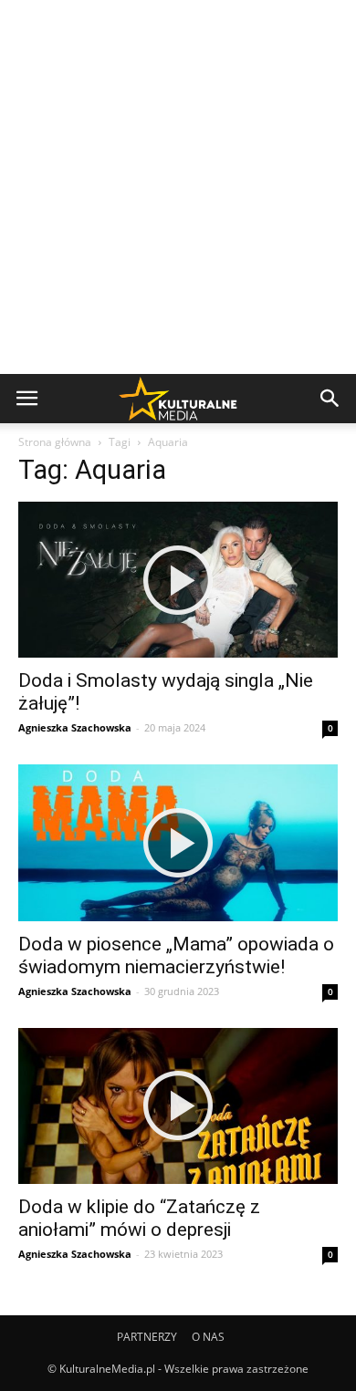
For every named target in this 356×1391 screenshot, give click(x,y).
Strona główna (54, 442)
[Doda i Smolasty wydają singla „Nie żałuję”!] (178, 580)
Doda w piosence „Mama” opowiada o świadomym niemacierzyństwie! (176, 955)
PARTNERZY (147, 1336)
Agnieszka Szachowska (74, 727)
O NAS (208, 1336)
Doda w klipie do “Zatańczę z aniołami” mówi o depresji (139, 1218)
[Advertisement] (178, 187)
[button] (330, 398)
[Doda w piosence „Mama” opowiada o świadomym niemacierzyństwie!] (178, 842)
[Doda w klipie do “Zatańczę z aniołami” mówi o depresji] (178, 1106)
